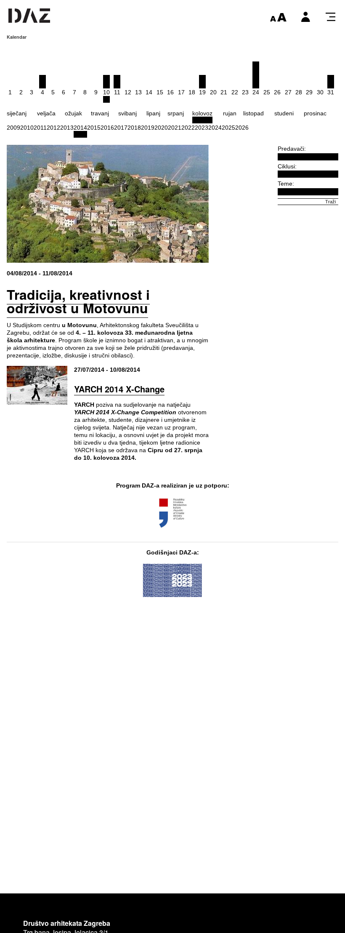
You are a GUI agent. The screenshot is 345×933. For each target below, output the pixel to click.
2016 (107, 127)
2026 (242, 127)
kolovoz (202, 113)
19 (202, 92)
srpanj (175, 113)
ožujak (73, 113)
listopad (253, 113)
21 (223, 92)
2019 (147, 127)
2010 (27, 127)
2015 (94, 127)
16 (170, 92)
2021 (174, 127)
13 (138, 92)
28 (298, 92)
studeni (284, 113)
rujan (229, 113)
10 (106, 92)
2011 (40, 127)
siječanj (17, 113)
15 (160, 92)
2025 (228, 127)
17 (181, 92)
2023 (201, 127)
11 (117, 92)
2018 (134, 127)
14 (149, 92)
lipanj (153, 113)
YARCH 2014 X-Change (119, 389)
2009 (13, 127)
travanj (100, 113)
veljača (46, 113)
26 (277, 92)
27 (288, 92)
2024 (215, 127)
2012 (53, 127)
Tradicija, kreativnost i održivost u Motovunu (78, 301)
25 (266, 92)
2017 (120, 127)
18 (191, 92)
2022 (188, 127)
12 (128, 92)
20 (213, 92)
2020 (161, 127)
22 (234, 92)
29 (309, 92)
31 (330, 92)
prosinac (315, 113)
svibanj (127, 113)
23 (245, 92)
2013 (67, 127)
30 (320, 92)
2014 (80, 127)
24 (255, 92)
